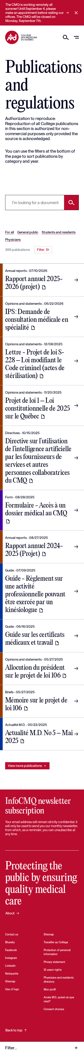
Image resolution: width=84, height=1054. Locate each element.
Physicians (13, 240)
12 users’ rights (53, 969)
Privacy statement (54, 962)
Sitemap (10, 981)
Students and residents (58, 232)
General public (27, 232)
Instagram (11, 958)
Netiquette (11, 973)
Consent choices (54, 1009)
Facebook (11, 950)
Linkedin (10, 965)
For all (9, 232)
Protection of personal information (57, 952)
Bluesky (10, 942)
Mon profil (50, 989)
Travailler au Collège (56, 942)
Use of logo (12, 989)
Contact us (11, 934)
